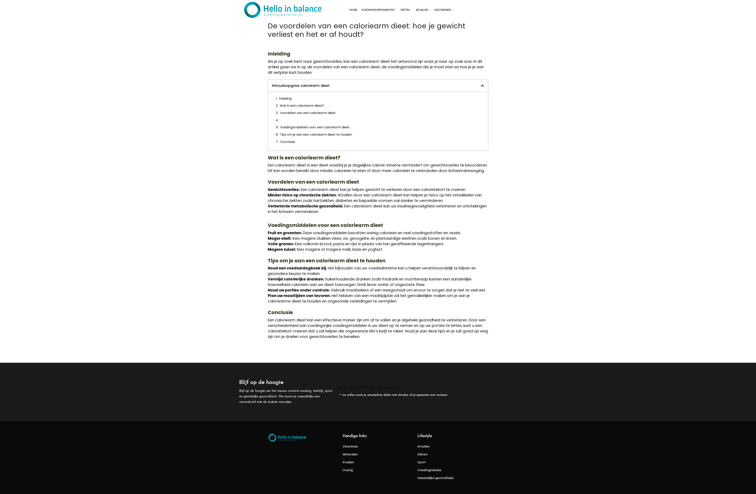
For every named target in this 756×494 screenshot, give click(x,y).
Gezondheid (442, 10)
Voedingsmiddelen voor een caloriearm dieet (315, 127)
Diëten (405, 10)
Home (353, 10)
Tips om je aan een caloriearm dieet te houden (316, 134)
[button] (482, 85)
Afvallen (422, 10)
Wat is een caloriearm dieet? (302, 105)
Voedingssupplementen (377, 10)
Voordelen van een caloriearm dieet (308, 113)
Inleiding (285, 98)
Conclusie (287, 142)
